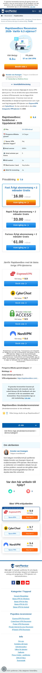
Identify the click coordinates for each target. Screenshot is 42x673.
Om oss (21, 641)
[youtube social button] (27, 582)
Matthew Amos (23, 79)
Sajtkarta (21, 652)
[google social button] (23, 582)
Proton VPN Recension (21, 624)
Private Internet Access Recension (21, 627)
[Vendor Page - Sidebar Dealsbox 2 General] (21, 530)
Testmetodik (21, 660)
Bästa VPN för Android (21, 607)
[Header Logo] (9, 11)
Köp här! (29, 517)
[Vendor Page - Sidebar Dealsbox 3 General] (21, 546)
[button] (4, 669)
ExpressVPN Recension (21, 618)
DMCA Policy (21, 658)
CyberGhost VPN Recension (21, 621)
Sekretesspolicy (21, 647)
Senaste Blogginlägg (21, 596)
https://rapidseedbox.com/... (27, 378)
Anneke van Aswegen (14, 75)
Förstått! (30, 21)
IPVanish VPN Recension (21, 630)
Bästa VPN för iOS (21, 604)
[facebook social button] (13, 582)
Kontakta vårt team (21, 644)
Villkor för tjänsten (21, 649)
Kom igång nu (20, 202)
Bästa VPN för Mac (21, 601)
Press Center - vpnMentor (21, 655)
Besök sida (20, 67)
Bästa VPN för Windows (21, 599)
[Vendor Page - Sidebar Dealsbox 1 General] (21, 514)
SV (33, 11)
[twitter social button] (18, 582)
